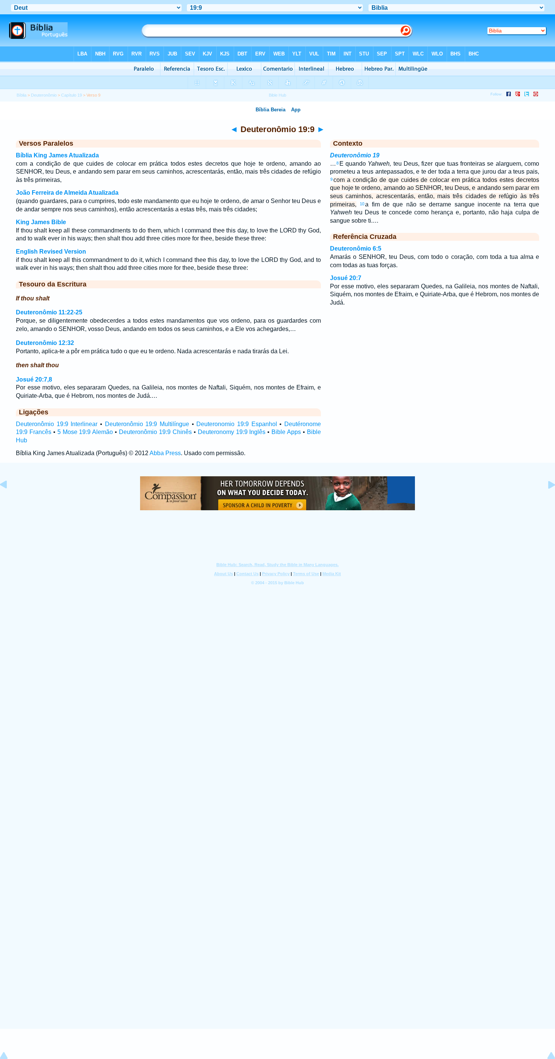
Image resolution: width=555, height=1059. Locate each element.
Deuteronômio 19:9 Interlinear (56, 424)
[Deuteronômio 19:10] (545, 502)
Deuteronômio (44, 95)
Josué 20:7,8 (34, 379)
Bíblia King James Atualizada (57, 155)
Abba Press (165, 453)
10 (362, 204)
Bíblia (21, 95)
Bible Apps (286, 432)
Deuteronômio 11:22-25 (49, 312)
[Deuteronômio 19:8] (9, 502)
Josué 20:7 (345, 278)
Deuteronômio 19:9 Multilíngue (147, 424)
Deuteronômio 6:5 (355, 248)
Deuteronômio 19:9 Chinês (155, 432)
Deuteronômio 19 (354, 155)
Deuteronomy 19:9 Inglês (232, 432)
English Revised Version (51, 251)
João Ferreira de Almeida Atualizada (67, 192)
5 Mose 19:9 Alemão (85, 432)
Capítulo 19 (71, 95)
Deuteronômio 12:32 (45, 343)
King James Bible (41, 222)
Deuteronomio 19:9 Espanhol (236, 424)
